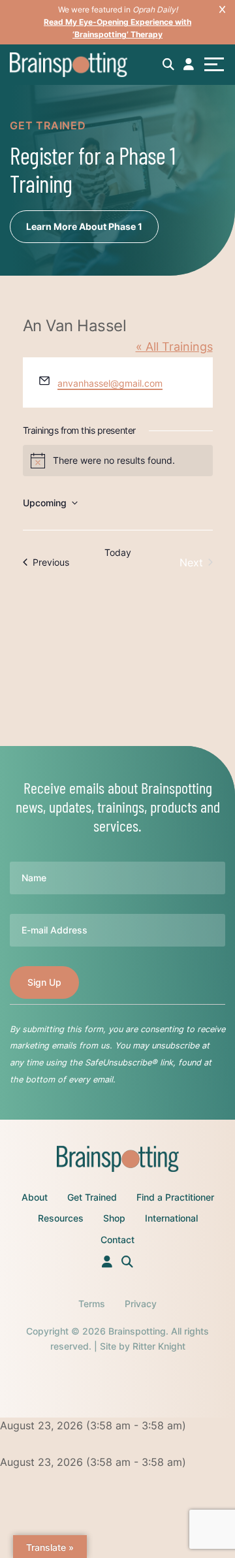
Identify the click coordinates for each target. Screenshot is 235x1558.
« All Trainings (174, 346)
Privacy (141, 1303)
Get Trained (92, 1197)
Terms (91, 1303)
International (171, 1218)
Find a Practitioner (175, 1197)
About (35, 1197)
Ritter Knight (159, 1346)
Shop (114, 1218)
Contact (117, 1239)
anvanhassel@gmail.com (110, 383)
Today (117, 552)
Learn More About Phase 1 (84, 226)
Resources (61, 1218)
